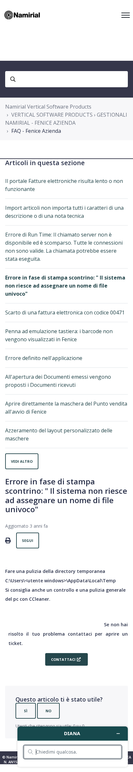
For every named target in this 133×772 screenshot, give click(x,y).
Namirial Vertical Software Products (48, 106)
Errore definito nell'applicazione (43, 358)
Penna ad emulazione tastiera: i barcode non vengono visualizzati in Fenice (59, 335)
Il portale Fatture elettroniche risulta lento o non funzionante (64, 185)
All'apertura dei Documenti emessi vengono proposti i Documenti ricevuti (58, 380)
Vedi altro (22, 461)
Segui (27, 540)
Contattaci (63, 659)
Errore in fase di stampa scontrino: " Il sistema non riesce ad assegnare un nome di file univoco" (65, 285)
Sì (25, 710)
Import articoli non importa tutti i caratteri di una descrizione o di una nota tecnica (64, 211)
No (48, 710)
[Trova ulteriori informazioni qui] (72, 746)
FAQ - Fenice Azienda (36, 130)
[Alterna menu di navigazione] (125, 15)
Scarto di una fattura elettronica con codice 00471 (65, 312)
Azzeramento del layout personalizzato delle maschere (58, 434)
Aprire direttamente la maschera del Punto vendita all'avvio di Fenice (66, 407)
